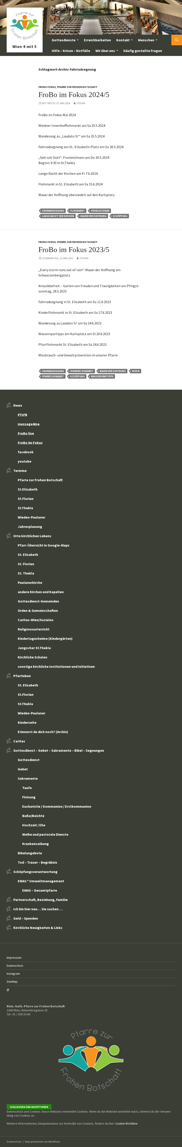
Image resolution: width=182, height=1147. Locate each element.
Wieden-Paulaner (31, 517)
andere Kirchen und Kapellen (41, 592)
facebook (26, 452)
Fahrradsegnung (53, 210)
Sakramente (28, 778)
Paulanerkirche (30, 582)
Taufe (27, 787)
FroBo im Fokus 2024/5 (73, 95)
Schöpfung (120, 216)
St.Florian (26, 498)
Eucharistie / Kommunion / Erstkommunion (56, 806)
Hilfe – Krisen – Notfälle (71, 50)
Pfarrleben (22, 676)
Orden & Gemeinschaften (38, 610)
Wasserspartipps (102, 376)
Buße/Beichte (33, 815)
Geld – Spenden (25, 918)
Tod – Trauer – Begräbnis (37, 862)
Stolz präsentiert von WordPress (42, 1141)
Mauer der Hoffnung (93, 216)
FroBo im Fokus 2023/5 (73, 250)
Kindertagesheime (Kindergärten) (45, 638)
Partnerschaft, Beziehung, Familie (40, 899)
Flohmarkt (77, 210)
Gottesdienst (29, 759)
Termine (20, 470)
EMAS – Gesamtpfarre (39, 890)
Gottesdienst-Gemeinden (38, 601)
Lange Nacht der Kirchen (58, 216)
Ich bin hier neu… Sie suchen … (38, 909)
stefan (80, 103)
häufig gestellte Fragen (142, 50)
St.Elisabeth (28, 489)
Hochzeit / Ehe (33, 825)
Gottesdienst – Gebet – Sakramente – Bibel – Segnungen (58, 750)
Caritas (19, 741)
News (17, 405)
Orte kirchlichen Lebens (32, 536)
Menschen (146, 40)
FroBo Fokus (47, 87)
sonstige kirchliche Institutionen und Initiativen (56, 666)
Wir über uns (105, 50)
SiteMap (12, 982)
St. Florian (26, 564)
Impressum (14, 958)
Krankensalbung (35, 843)
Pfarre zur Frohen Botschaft (25, 40)
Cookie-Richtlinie (126, 1123)
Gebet (23, 769)
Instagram (13, 974)
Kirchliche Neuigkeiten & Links (37, 927)
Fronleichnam (100, 210)
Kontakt (123, 40)
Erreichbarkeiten (97, 40)
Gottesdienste (63, 40)
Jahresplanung (30, 526)
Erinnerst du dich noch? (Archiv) (43, 732)
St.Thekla (25, 508)
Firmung (29, 797)
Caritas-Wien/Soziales (35, 620)
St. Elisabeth (28, 554)
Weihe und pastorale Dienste (45, 834)
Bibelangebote (30, 853)
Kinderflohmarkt (81, 371)
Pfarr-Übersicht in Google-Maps (43, 545)
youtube (24, 461)
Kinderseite (27, 722)
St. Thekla (26, 573)
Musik (136, 371)
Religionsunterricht (33, 629)
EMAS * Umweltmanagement (41, 881)
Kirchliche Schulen (32, 657)
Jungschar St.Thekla (34, 648)
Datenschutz (15, 966)
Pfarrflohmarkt (53, 376)
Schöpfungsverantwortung (35, 871)
